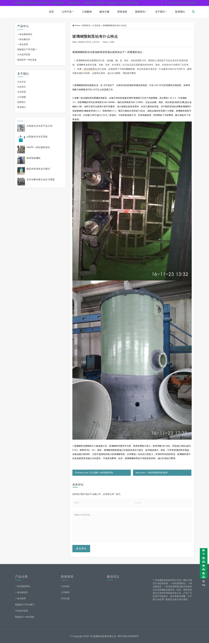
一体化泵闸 (22, 44)
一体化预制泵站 (24, 34)
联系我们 (180, 11)
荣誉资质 (122, 11)
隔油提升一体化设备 (27, 59)
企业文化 (21, 81)
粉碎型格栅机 (33, 158)
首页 (51, 11)
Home (77, 25)
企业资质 (21, 92)
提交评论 (81, 548)
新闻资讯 (140, 11)
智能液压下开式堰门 (27, 49)
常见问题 (65, 598)
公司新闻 (65, 592)
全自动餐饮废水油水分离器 (40, 179)
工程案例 (87, 11)
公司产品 (67, 11)
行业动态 (97, 25)
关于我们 (160, 11)
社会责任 (21, 87)
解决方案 (104, 11)
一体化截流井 (23, 39)
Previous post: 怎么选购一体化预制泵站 (94, 472)
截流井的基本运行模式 (38, 168)
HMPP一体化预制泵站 (38, 147)
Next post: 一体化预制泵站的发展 (152, 472)
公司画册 (21, 97)
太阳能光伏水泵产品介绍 (39, 126)
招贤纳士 (21, 102)
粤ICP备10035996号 (128, 636)
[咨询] (203, 552)
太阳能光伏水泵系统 (37, 136)
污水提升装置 (23, 54)
